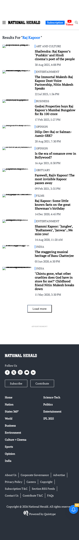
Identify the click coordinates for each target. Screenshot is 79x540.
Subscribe (16, 383)
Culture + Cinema (15, 439)
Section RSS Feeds (43, 489)
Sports (9, 446)
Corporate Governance (35, 475)
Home (8, 397)
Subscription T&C (16, 489)
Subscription (55, 22)
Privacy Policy (13, 482)
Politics (48, 404)
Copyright (46, 482)
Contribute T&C (33, 495)
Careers (31, 482)
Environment (13, 432)
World (8, 418)
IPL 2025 (48, 418)
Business (10, 425)
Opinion (10, 454)
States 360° (12, 411)
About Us (10, 475)
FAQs (50, 495)
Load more (40, 308)
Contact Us (11, 495)
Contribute (42, 383)
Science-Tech (51, 397)
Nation (9, 404)
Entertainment (52, 411)
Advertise (59, 475)
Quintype (50, 514)
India (8, 461)
